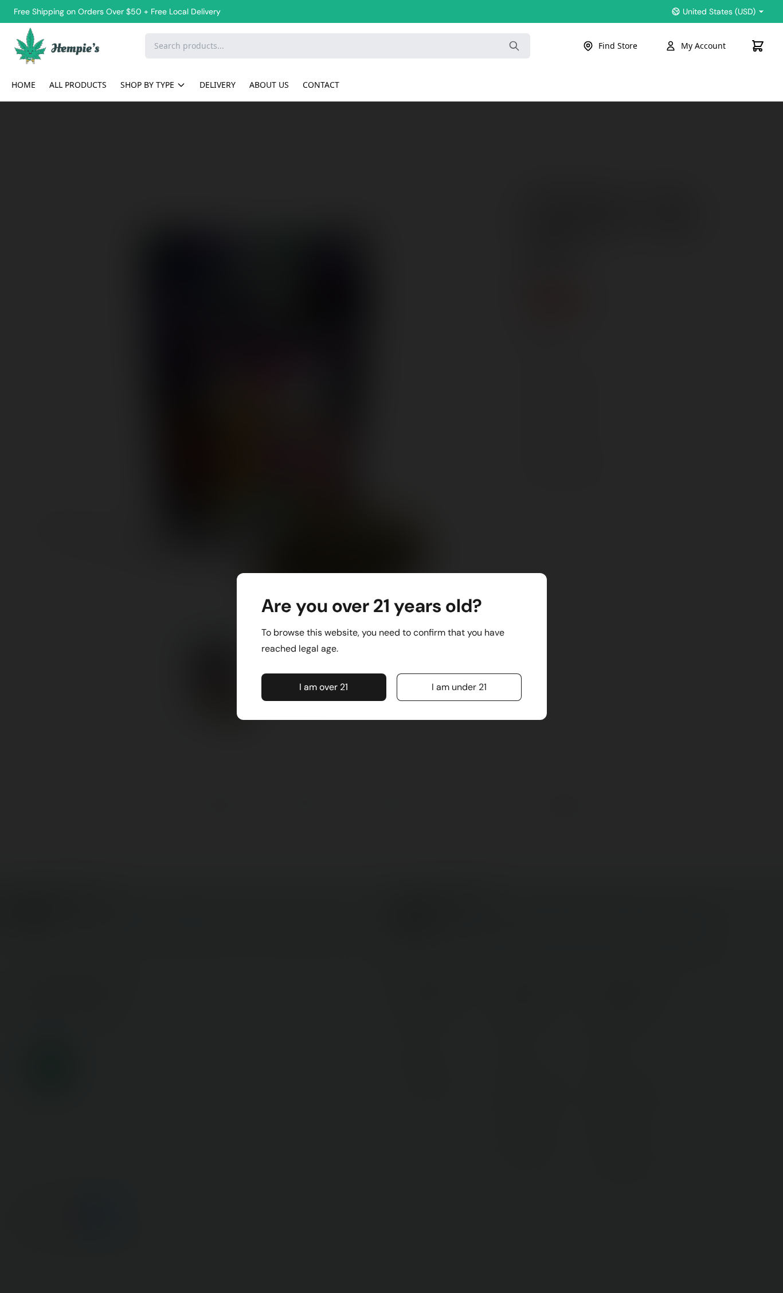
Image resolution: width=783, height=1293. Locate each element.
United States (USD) (719, 11)
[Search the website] (514, 46)
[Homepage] (57, 45)
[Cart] (757, 45)
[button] (323, 687)
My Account (703, 45)
